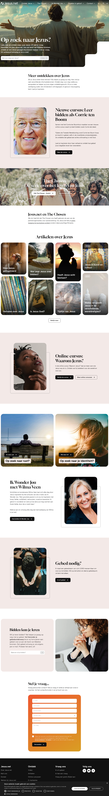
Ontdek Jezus (27, 3)
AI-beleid (48, 740)
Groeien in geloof (75, 3)
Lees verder (33, 788)
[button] (36, 794)
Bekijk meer (54, 320)
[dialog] (54, 788)
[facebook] (93, 770)
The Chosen (42, 3)
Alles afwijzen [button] (96, 788)
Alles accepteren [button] (79, 788)
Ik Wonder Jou (57, 3)
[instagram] (84, 770)
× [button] (107, 783)
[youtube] (89, 770)
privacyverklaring (39, 740)
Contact (90, 3)
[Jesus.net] (9, 3)
